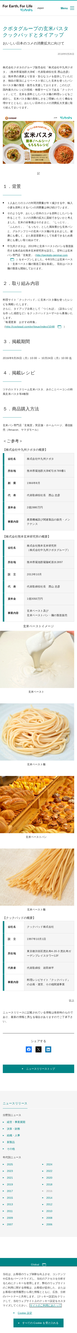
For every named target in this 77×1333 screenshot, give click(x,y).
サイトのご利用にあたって (45, 1305)
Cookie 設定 (25, 1312)
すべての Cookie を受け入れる (40, 1322)
